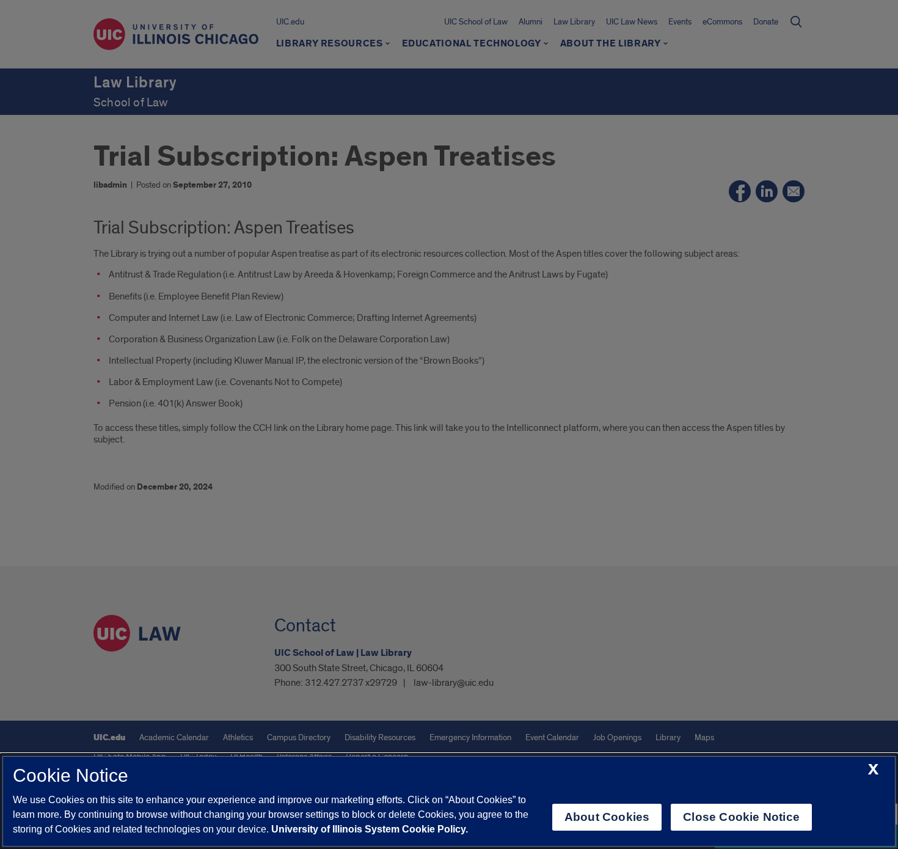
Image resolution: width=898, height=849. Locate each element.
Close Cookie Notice (741, 816)
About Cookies (606, 816)
